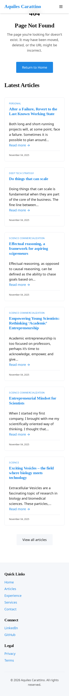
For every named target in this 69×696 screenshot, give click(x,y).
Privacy (9, 653)
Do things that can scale (28, 178)
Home (9, 582)
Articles (10, 589)
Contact (10, 609)
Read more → (19, 145)
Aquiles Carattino (22, 6)
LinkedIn (11, 628)
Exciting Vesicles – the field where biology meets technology (31, 473)
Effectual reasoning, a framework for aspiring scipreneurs (28, 248)
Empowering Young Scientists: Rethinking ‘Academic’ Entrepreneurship (34, 323)
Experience (13, 595)
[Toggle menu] (61, 6)
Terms (9, 660)
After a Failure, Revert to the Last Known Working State (33, 111)
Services (10, 602)
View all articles (34, 540)
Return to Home (34, 67)
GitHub (9, 634)
